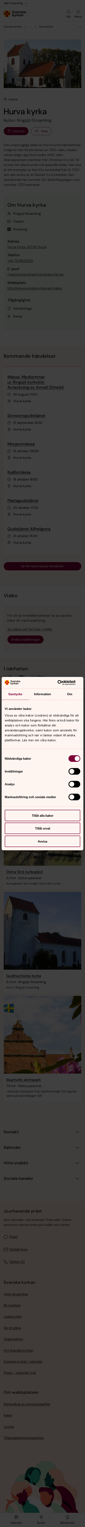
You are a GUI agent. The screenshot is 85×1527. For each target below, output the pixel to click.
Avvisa (42, 841)
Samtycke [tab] (15, 694)
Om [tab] (69, 694)
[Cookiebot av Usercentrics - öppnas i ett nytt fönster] (62, 682)
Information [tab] (42, 694)
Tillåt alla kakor (42, 815)
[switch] (74, 771)
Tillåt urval (42, 828)
